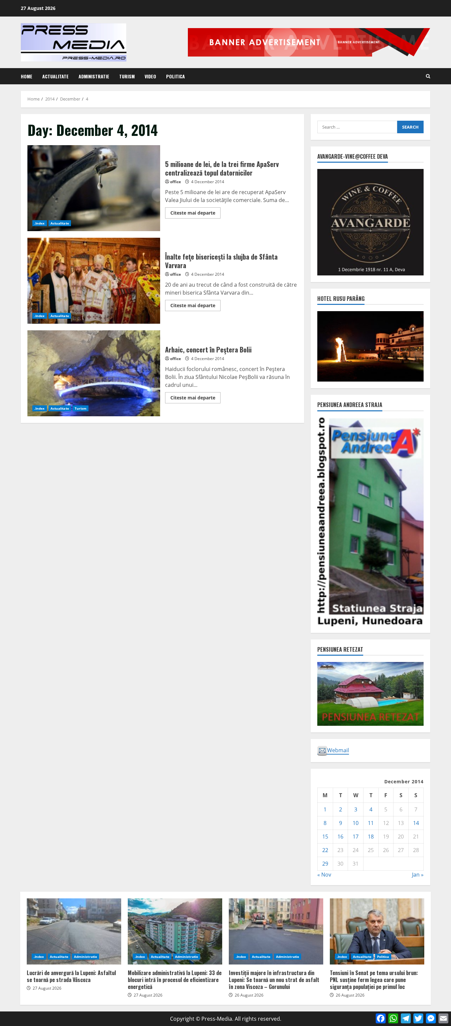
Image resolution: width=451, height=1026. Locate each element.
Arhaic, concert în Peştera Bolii (93, 373)
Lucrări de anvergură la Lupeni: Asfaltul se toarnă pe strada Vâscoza (74, 931)
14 (416, 823)
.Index (39, 223)
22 (325, 850)
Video (150, 76)
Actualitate (55, 76)
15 (325, 836)
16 (340, 836)
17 (356, 836)
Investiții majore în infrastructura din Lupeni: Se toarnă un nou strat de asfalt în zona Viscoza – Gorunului (276, 931)
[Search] (428, 76)
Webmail (338, 750)
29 (325, 863)
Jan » (418, 874)
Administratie (94, 76)
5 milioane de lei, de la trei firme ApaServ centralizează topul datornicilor (93, 188)
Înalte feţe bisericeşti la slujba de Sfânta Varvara (93, 281)
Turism (127, 76)
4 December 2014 (207, 182)
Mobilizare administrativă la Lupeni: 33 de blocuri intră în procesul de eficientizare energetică (175, 931)
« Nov (324, 874)
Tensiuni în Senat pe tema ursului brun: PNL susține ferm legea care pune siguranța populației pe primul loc (377, 931)
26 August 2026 (249, 995)
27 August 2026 (47, 988)
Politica (175, 76)
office (175, 182)
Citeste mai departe (195, 214)
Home (26, 76)
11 (371, 823)
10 (356, 823)
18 (371, 836)
